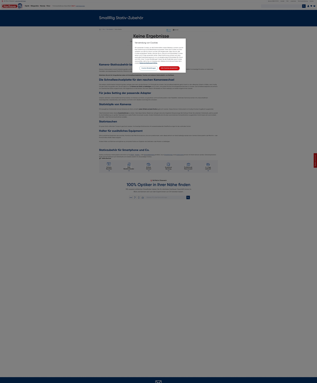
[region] (159, 55)
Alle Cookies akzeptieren (169, 68)
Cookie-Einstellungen (148, 68)
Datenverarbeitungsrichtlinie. (148, 63)
